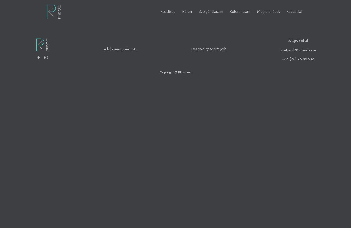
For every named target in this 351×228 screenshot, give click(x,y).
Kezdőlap (168, 11)
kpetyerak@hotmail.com (298, 50)
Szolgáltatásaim (211, 11)
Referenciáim (239, 11)
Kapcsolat (294, 11)
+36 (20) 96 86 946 (298, 59)
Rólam (187, 11)
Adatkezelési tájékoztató (120, 49)
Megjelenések (268, 11)
